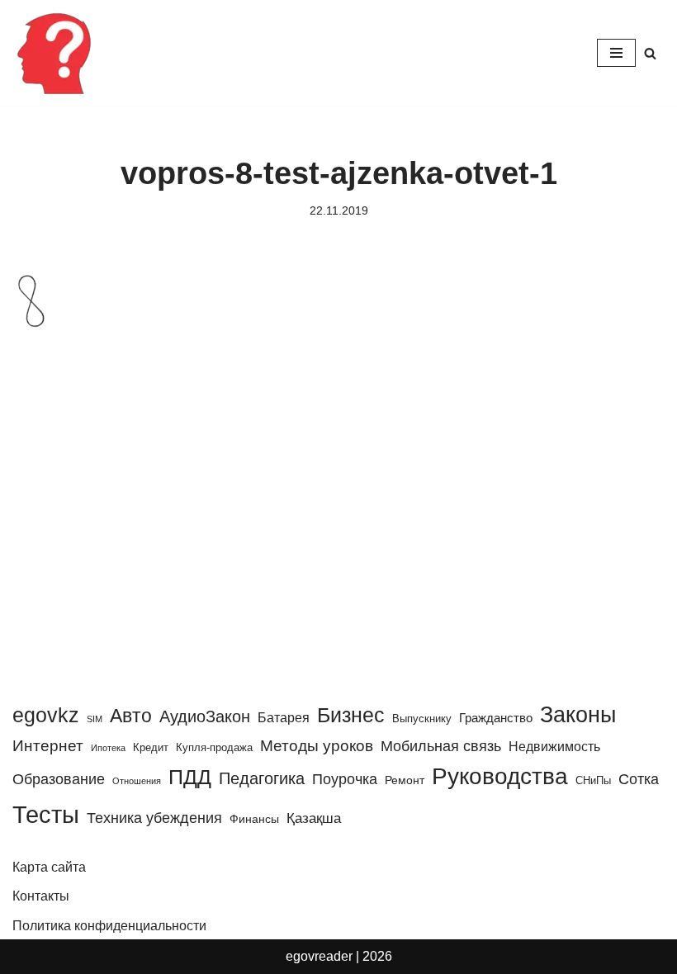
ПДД (189, 776)
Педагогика (262, 778)
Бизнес (351, 714)
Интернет (47, 745)
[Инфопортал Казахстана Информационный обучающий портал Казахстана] (53, 53)
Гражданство (496, 718)
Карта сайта (49, 867)
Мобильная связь (441, 746)
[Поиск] (650, 53)
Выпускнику (422, 718)
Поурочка (344, 778)
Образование (58, 779)
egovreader (319, 956)
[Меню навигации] (616, 53)
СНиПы (593, 780)
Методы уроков (316, 745)
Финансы (254, 818)
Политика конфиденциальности (109, 926)
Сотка (638, 778)
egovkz (45, 714)
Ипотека (108, 748)
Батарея (284, 717)
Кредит (150, 747)
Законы (578, 714)
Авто (131, 715)
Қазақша (313, 818)
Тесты (45, 814)
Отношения (136, 781)
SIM (94, 719)
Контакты (40, 896)
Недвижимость (554, 746)
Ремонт (404, 780)
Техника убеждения (154, 817)
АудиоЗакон (204, 716)
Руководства (500, 776)
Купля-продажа (214, 747)
